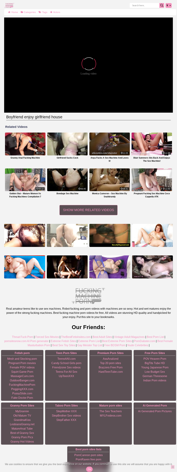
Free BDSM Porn (114, 345)
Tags (44, 12)
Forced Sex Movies (47, 336)
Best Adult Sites (102, 336)
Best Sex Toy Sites (63, 345)
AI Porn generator (38, 341)
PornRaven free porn (88, 459)
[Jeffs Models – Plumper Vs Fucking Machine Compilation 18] (109, 266)
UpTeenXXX (66, 376)
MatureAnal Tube (22, 428)
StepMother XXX (66, 411)
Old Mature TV (22, 415)
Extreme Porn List (89, 341)
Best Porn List (155, 336)
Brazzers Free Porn (111, 367)
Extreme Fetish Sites (63, 341)
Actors (56, 12)
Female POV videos (22, 367)
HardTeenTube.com (111, 371)
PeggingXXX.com (22, 389)
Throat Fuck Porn (22, 336)
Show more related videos (88, 210)
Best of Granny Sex (22, 432)
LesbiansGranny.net (22, 424)
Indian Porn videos (154, 380)
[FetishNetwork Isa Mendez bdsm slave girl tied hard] (109, 235)
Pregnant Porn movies (22, 363)
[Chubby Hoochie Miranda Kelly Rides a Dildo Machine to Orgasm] (152, 235)
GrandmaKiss (22, 419)
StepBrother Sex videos (66, 415)
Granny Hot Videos (22, 441)
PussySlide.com (22, 393)
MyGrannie (22, 411)
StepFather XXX (66, 419)
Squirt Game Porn (22, 371)
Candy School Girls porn (66, 363)
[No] (172, 467)
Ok (89, 469)
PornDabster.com (144, 341)
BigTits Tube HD (155, 363)
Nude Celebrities (137, 345)
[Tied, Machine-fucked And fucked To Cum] (67, 266)
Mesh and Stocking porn (22, 358)
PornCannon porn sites (88, 455)
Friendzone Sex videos (66, 367)
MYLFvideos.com (110, 415)
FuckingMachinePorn (22, 384)
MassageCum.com (22, 376)
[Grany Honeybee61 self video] (24, 235)
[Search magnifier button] (161, 5)
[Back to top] (166, 456)
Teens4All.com (66, 358)
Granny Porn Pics (22, 437)
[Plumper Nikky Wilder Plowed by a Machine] (24, 266)
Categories (30, 12)
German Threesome (155, 376)
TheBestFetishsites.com (76, 336)
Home (14, 12)
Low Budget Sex (155, 371)
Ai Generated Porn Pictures (155, 411)
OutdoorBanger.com (22, 380)
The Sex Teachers (110, 411)
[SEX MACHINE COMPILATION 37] (67, 235)
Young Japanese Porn (155, 367)
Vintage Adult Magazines (129, 336)
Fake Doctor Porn (22, 397)
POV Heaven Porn (154, 358)
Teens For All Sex (66, 371)
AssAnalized (110, 358)
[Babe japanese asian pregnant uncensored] (152, 266)
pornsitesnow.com (15, 341)
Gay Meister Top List (89, 345)
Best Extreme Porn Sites (117, 341)
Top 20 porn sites (110, 363)
